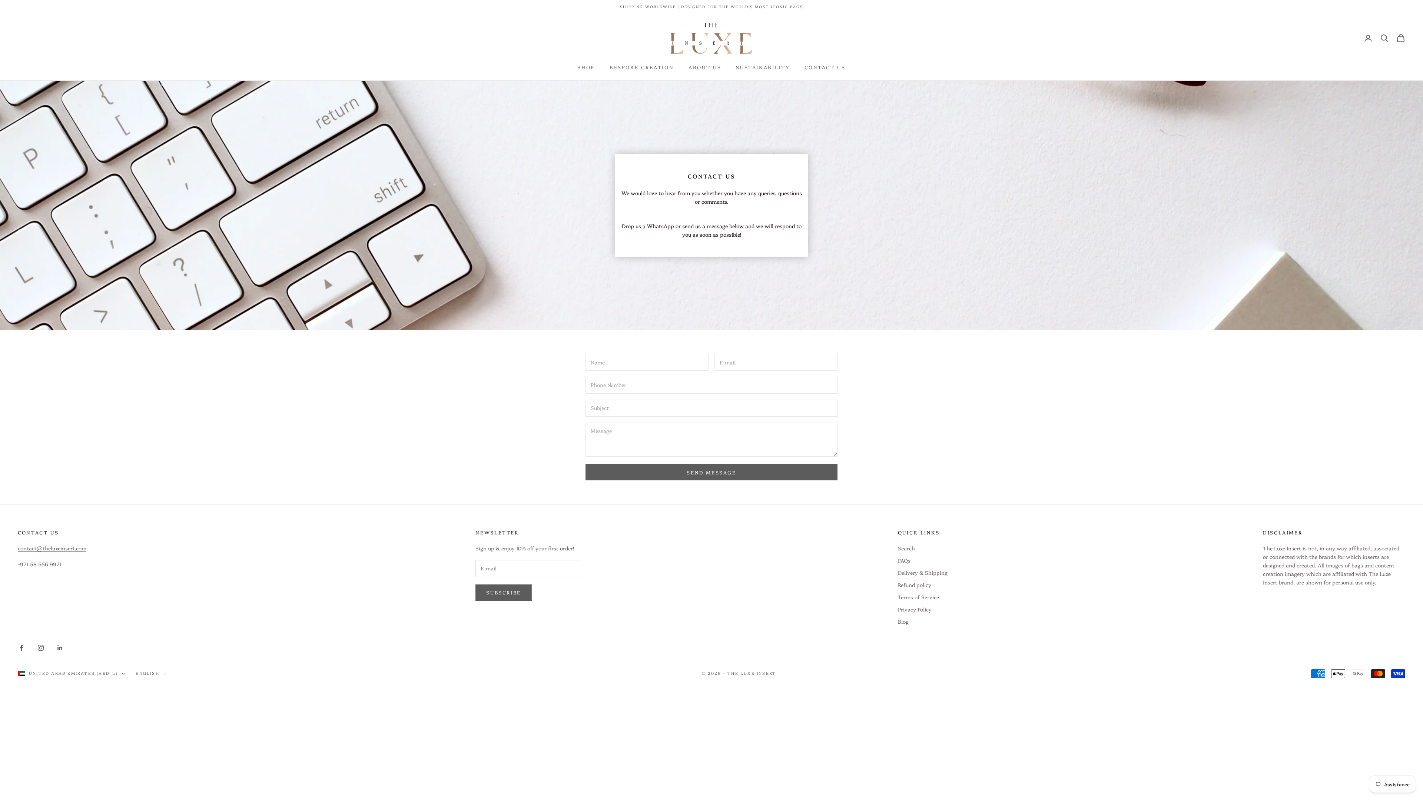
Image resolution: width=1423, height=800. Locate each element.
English (147, 673)
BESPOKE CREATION (642, 67)
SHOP (586, 67)
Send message (711, 472)
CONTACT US (825, 67)
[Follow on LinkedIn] (60, 647)
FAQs (904, 560)
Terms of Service (918, 597)
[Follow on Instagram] (40, 647)
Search (906, 548)
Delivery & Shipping (923, 572)
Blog (903, 621)
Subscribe (503, 592)
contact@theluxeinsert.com (52, 548)
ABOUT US (705, 67)
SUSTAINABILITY (763, 67)
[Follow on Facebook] (21, 647)
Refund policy (914, 585)
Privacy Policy (915, 609)
